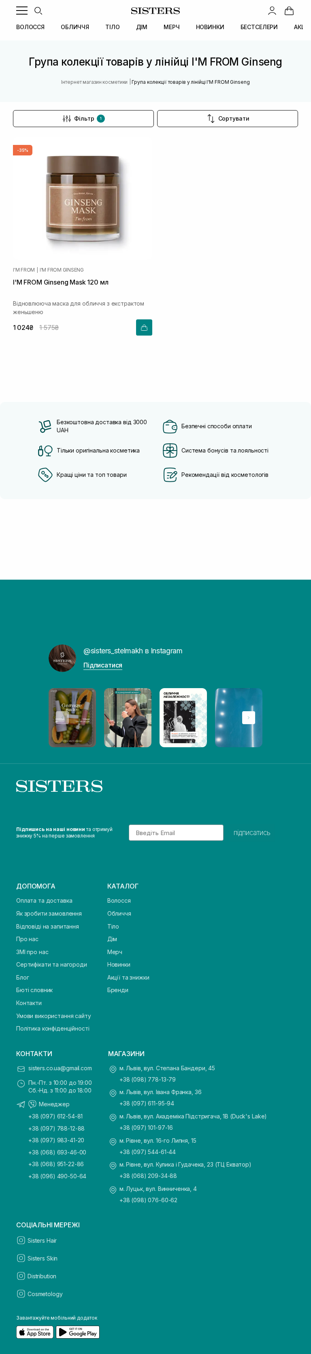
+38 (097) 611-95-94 (146, 1103)
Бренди (117, 989)
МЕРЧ (171, 26)
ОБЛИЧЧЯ (75, 26)
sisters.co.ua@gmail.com (60, 1068)
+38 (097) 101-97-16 (146, 1127)
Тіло (113, 926)
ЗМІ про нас (32, 951)
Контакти (29, 1002)
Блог (22, 977)
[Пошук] (38, 10)
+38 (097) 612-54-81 (55, 1116)
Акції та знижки (128, 977)
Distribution (42, 1276)
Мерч (114, 951)
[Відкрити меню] (22, 10)
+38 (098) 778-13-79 (147, 1079)
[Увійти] (272, 10)
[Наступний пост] (248, 717)
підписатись (252, 833)
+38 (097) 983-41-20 (56, 1140)
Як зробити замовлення (49, 913)
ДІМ (142, 26)
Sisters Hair (42, 1240)
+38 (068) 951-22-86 (56, 1164)
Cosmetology (45, 1293)
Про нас (27, 938)
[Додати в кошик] (144, 327)
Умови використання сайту (53, 1015)
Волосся (119, 900)
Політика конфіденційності (52, 1028)
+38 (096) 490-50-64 (57, 1176)
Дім (112, 938)
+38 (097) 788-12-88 (56, 1128)
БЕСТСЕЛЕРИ (259, 26)
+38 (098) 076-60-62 (148, 1200)
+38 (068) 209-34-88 (148, 1175)
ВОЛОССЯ (30, 26)
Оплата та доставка (44, 900)
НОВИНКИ (210, 26)
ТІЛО (112, 26)
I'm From (24, 270)
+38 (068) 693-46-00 (57, 1152)
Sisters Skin (43, 1258)
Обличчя (119, 913)
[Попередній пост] (62, 717)
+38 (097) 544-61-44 (147, 1151)
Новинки (118, 964)
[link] (289, 10)
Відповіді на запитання (47, 926)
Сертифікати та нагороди (51, 964)
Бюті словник (34, 989)
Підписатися (102, 665)
